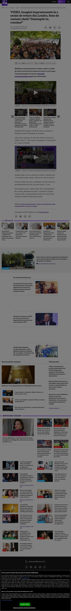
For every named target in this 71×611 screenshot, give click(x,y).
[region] (35, 590)
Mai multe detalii (25, 578)
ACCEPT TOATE (25, 604)
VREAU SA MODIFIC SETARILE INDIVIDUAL (24, 607)
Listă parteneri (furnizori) (6, 600)
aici (44, 584)
